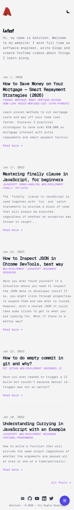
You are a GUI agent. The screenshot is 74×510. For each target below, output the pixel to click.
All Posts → (61, 482)
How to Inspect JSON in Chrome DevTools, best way (33, 261)
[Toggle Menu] (65, 501)
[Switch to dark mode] (68, 11)
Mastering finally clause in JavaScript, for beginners (35, 176)
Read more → (13, 145)
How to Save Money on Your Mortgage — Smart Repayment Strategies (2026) (34, 89)
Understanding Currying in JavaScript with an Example (34, 426)
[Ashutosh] (8, 11)
